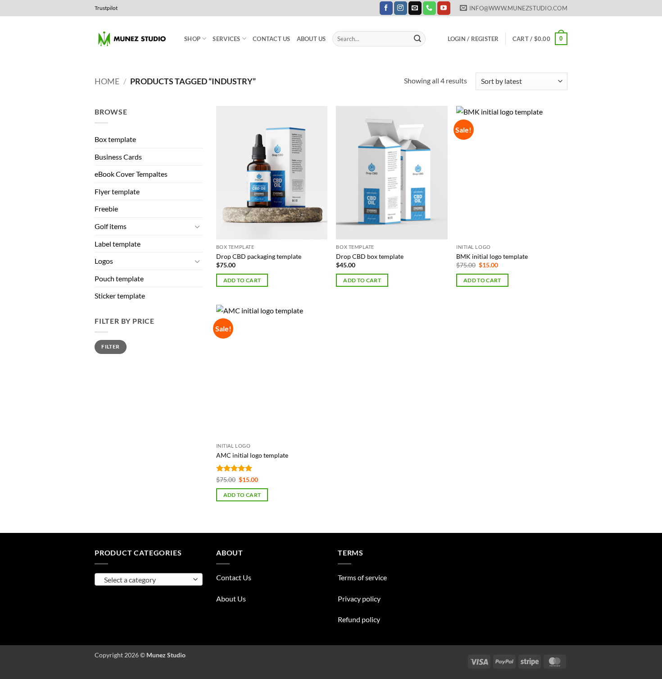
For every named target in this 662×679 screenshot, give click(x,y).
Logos (104, 261)
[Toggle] (197, 226)
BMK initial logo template (492, 256)
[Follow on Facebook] (386, 8)
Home (107, 81)
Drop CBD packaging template (258, 256)
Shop (192, 38)
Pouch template (119, 278)
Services (226, 38)
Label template (118, 243)
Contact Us (271, 38)
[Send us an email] (415, 8)
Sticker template (120, 295)
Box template (115, 139)
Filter (110, 346)
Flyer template (117, 191)
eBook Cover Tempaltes (131, 174)
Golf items (111, 226)
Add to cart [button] (242, 280)
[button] (473, 39)
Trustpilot (106, 8)
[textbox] (146, 579)
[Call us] (429, 8)
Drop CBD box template (370, 256)
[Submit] (417, 38)
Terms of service (362, 577)
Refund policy (359, 619)
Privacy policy (359, 598)
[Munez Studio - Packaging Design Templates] (133, 39)
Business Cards (118, 156)
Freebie (106, 208)
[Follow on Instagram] (400, 8)
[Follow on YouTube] (443, 8)
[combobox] (149, 579)
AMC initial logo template (252, 455)
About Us (311, 38)
